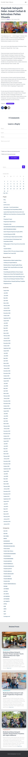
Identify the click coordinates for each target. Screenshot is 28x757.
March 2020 (6, 483)
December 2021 (7, 431)
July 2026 (6, 293)
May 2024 (6, 358)
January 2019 (6, 519)
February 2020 (7, 486)
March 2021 (6, 453)
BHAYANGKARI (7, 541)
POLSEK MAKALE (7, 556)
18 (10, 186)
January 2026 (6, 308)
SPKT (5, 611)
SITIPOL (5, 603)
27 (17, 188)
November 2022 (7, 403)
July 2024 (6, 353)
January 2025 (6, 338)
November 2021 (7, 433)
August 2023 (6, 380)
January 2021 (6, 458)
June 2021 (6, 446)
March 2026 (6, 303)
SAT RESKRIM (6, 598)
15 (23, 183)
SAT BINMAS (6, 588)
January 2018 (6, 524)
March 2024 (6, 363)
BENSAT (5, 538)
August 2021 (6, 441)
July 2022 (6, 413)
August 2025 (6, 320)
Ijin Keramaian (7, 204)
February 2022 (7, 426)
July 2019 (6, 503)
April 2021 (6, 451)
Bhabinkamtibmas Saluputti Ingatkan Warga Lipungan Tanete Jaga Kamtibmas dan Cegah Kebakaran (13, 267)
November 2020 (7, 463)
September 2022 (7, 408)
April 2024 (6, 360)
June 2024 (6, 355)
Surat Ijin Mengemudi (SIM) (9, 234)
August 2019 (6, 501)
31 (7, 191)
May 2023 (6, 388)
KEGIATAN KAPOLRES (8, 543)
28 (20, 188)
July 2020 (6, 473)
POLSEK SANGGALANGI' (9, 573)
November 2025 (7, 313)
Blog (5, 199)
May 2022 (6, 418)
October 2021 (6, 436)
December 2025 (7, 310)
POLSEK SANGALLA (8, 571)
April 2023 (6, 390)
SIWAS (5, 608)
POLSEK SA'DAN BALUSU (9, 566)
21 (20, 186)
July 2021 (6, 443)
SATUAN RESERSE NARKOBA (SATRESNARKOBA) (14, 226)
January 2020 (6, 488)
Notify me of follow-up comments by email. (11, 151)
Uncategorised (7, 616)
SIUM (5, 606)
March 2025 (6, 333)
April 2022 (6, 421)
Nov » (7, 193)
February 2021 (7, 456)
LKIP (4, 216)
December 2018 (7, 521)
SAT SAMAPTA (7, 601)
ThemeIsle (18, 753)
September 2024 (7, 348)
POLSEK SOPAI (7, 581)
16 (4, 186)
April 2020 (6, 481)
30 (4, 191)
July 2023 (6, 383)
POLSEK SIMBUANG (8, 578)
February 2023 (7, 395)
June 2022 (6, 416)
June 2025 (6, 325)
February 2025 (7, 335)
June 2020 (6, 476)
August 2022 (6, 411)
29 (23, 188)
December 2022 (7, 401)
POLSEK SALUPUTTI (10, 103)
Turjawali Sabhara (7, 248)
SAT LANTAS (6, 593)
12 (14, 183)
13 (17, 183)
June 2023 (6, 385)
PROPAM (5, 586)
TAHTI (5, 613)
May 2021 (6, 448)
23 (4, 188)
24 (7, 188)
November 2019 (7, 493)
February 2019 (7, 516)
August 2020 (6, 471)
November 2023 (7, 373)
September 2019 (7, 498)
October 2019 (6, 496)
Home (5, 202)
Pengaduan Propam (8, 219)
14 (20, 183)
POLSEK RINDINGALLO (8, 563)
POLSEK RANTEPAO (8, 561)
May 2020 (6, 478)
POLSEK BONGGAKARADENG (10, 553)
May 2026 (6, 298)
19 (14, 186)
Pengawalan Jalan (7, 224)
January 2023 (6, 398)
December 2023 (7, 370)
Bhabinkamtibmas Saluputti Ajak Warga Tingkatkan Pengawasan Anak (13, 694)
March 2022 (6, 423)
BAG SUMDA (6, 536)
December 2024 (7, 340)
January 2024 (6, 368)
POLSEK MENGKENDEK (8, 558)
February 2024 (7, 365)
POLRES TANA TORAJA (8, 551)
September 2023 (7, 378)
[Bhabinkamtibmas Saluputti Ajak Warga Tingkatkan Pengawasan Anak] (14, 680)
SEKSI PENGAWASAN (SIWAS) (10, 229)
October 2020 (6, 466)
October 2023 (6, 375)
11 (10, 183)
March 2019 (6, 514)
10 (7, 183)
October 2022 (6, 406)
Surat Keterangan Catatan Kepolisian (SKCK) (13, 236)
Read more (9, 668)
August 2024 (6, 350)
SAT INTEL (6, 591)
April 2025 (6, 330)
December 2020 (7, 461)
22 (23, 186)
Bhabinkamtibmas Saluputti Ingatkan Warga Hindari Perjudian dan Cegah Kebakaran (13, 733)
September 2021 (7, 438)
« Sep (4, 193)
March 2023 (6, 393)
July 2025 (6, 323)
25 (10, 188)
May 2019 (6, 509)
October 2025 (6, 315)
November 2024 (7, 343)
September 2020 (7, 468)
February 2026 (7, 305)
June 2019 (6, 506)
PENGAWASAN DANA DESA (9, 546)
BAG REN (5, 533)
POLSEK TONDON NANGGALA (10, 583)
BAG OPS (5, 531)
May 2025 (6, 328)
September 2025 (7, 318)
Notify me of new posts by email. (8, 154)
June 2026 (6, 295)
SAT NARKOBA (7, 596)
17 (7, 186)
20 (17, 186)
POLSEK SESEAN (7, 576)
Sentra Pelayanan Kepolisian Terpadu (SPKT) (13, 231)
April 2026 (6, 300)
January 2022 (6, 428)
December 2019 (7, 491)
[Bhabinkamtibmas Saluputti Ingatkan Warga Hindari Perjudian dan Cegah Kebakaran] (14, 719)
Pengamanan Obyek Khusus (9, 221)
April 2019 (6, 511)
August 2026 (6, 290)
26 (14, 188)
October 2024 (6, 345)
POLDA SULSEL (7, 548)
